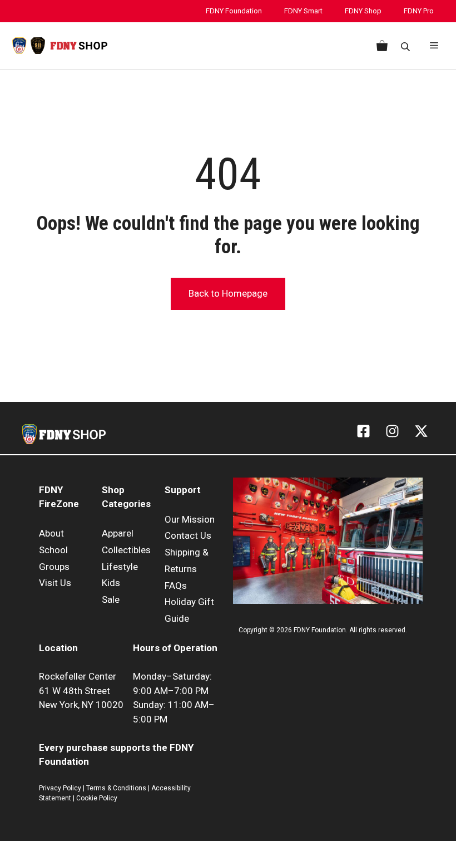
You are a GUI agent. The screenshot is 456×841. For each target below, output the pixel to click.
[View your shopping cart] (379, 45)
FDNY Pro (419, 11)
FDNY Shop (363, 11)
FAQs (176, 585)
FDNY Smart (303, 11)
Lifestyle (120, 566)
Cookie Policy (96, 798)
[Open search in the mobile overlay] (406, 46)
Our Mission (190, 519)
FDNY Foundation (234, 11)
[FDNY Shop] (59, 46)
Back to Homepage (228, 293)
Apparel (117, 533)
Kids (111, 582)
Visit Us (55, 582)
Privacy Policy (60, 788)
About (51, 533)
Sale (111, 599)
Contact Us (188, 535)
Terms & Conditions (116, 788)
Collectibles (126, 549)
